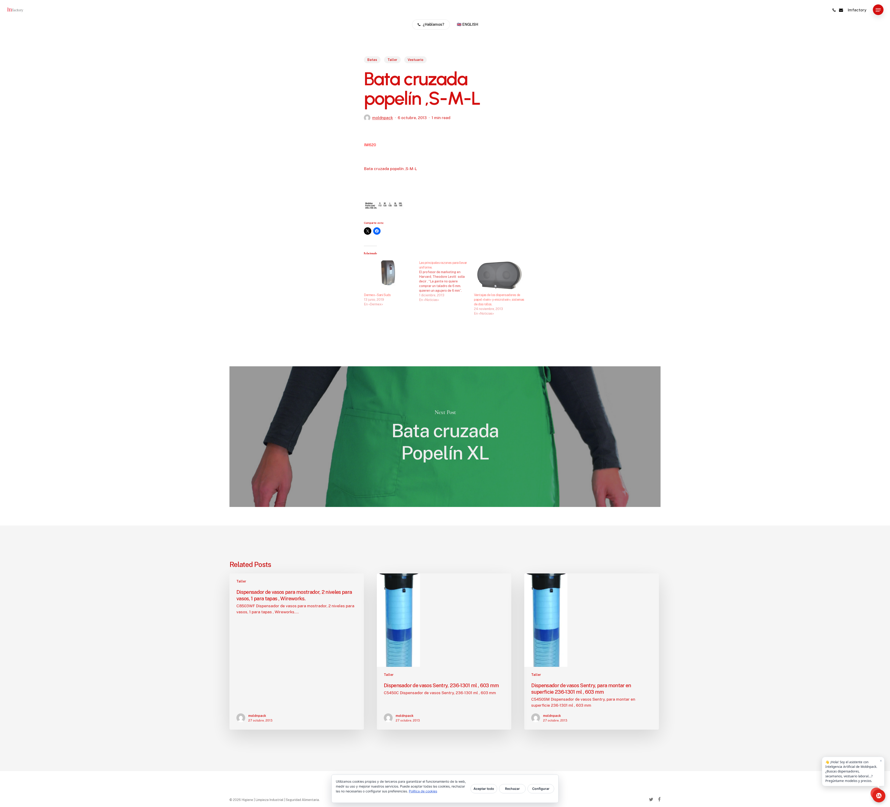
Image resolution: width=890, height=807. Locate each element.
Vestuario (415, 60)
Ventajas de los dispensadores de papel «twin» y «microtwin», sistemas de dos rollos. (499, 299)
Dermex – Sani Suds (377, 295)
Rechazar (512, 789)
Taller (392, 60)
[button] (878, 10)
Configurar (541, 789)
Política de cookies (423, 791)
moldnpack (382, 117)
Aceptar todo (484, 789)
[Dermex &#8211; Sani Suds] (389, 274)
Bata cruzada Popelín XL (445, 436)
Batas (372, 60)
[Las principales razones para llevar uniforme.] (446, 281)
